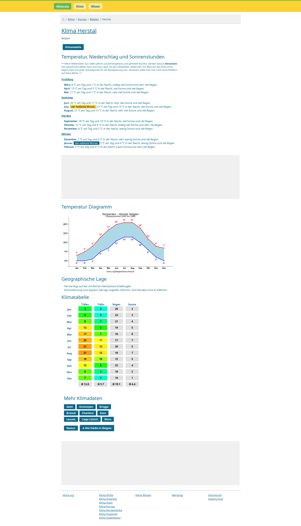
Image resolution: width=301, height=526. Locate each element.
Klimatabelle (73, 47)
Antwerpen (86, 406)
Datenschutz (215, 499)
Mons (107, 419)
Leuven (71, 419)
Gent (103, 413)
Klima (71, 19)
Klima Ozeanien (108, 514)
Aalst (69, 406)
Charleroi (88, 413)
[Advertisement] (150, 177)
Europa (82, 19)
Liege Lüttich (90, 419)
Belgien (94, 19)
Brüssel (71, 413)
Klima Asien (106, 503)
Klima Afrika (106, 495)
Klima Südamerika (110, 518)
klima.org (62, 6)
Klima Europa (107, 506)
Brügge (103, 406)
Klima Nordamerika (110, 510)
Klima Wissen (143, 495)
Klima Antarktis (108, 499)
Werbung (177, 495)
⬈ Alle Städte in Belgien (97, 428)
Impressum (215, 495)
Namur (70, 428)
